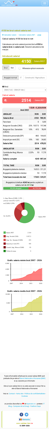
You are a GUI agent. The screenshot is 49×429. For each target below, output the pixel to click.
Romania (26, 419)
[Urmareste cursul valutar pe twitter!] (26, 414)
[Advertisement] (24, 19)
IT (21, 78)
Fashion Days (35, 406)
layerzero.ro (31, 404)
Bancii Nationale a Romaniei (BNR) (32, 378)
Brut (6, 68)
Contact (12, 394)
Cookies (24, 396)
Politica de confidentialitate (35, 394)
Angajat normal (10, 78)
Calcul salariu (8, 95)
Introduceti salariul (11, 56)
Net (12, 68)
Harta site (19, 394)
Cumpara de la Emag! (21, 406)
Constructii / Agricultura (35, 78)
